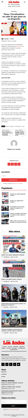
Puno (23, 126)
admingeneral (6, 257)
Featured (3, 393)
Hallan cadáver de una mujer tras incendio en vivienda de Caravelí (18, 221)
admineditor (6, 307)
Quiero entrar (13, 180)
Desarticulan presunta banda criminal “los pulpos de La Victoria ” (17, 208)
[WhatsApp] (19, 164)
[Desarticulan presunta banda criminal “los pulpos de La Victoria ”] (5, 208)
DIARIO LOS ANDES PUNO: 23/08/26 (11, 279)
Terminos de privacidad (13, 409)
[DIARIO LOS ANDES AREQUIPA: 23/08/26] (5, 194)
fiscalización (19, 46)
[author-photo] (2, 257)
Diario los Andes (15, 4)
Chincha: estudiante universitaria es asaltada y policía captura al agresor (18, 215)
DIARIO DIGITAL (4, 384)
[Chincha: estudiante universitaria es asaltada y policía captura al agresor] (5, 215)
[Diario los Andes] (14, 143)
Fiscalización (18, 126)
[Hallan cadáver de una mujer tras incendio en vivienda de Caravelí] (5, 221)
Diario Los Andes (10, 126)
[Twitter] (12, 164)
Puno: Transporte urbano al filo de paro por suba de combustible (7, 133)
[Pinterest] (15, 164)
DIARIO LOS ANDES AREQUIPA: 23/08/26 (12, 255)
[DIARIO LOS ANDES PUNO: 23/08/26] (5, 201)
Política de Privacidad (17, 183)
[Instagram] (6, 364)
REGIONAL (14, 11)
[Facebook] (9, 164)
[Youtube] (18, 364)
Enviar (13, 405)
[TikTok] (10, 364)
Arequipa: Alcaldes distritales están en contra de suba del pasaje (19, 133)
